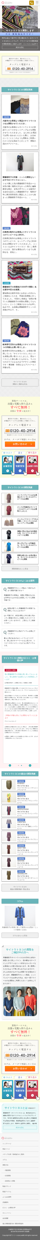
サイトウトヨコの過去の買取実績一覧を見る (20, 888)
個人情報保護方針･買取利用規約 (13, 1223)
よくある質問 (7, 1197)
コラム (5, 1159)
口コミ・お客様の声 (9, 1207)
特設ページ (6, 1149)
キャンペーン (7, 1213)
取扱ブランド (7, 1186)
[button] (30, 765)
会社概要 (5, 1218)
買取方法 (5, 1165)
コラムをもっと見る (20, 935)
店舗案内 (5, 1202)
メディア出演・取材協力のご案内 (13, 1154)
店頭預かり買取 (9, 1181)
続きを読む (20, 47)
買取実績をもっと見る (20, 569)
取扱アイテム (7, 1191)
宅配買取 (7, 1170)
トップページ (7, 1143)
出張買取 (7, 1175)
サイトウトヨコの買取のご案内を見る (20, 383)
